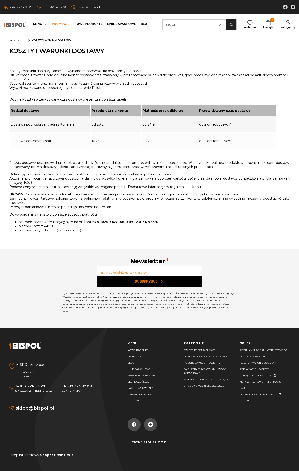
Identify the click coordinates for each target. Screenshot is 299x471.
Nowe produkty (139, 350)
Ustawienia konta (140, 394)
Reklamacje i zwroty (254, 369)
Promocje (134, 356)
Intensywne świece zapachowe (205, 356)
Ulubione (134, 400)
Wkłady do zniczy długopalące (206, 379)
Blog (131, 362)
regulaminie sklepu (185, 187)
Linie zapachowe (139, 369)
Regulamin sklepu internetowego (263, 350)
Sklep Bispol (17, 40)
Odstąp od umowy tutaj (256, 375)
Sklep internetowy (39, 455)
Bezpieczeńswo (138, 381)
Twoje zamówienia (140, 388)
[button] (231, 24)
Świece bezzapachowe (199, 350)
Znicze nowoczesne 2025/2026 (204, 385)
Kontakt (245, 400)
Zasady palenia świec (142, 375)
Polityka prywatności (255, 356)
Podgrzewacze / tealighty (202, 362)
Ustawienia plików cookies (259, 394)
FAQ (242, 388)
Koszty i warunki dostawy (258, 362)
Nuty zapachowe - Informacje (260, 381)
